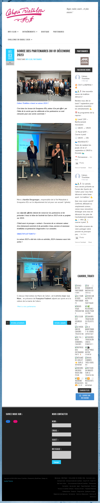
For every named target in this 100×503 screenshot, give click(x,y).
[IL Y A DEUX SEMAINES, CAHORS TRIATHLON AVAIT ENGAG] (79, 340)
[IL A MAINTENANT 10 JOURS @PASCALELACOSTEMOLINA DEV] (89, 330)
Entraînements (28, 31)
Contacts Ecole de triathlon (74, 481)
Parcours (93, 486)
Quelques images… (90, 491)
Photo (81, 163)
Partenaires (58, 31)
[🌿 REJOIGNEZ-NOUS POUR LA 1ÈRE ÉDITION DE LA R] (89, 309)
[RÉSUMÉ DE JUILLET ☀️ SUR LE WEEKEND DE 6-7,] (79, 360)
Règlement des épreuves (61, 494)
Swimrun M (92, 494)
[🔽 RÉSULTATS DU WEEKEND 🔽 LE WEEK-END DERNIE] (89, 381)
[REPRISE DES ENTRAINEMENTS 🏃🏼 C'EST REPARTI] (79, 350)
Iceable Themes (8, 481)
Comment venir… (91, 478)
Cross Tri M (86, 481)
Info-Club (12, 31)
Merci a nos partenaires (26, 306)
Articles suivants (60, 322)
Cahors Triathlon (85, 77)
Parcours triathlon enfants (65, 489)
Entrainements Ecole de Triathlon (78, 483)
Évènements (92, 483)
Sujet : (55, 439)
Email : (55, 430)
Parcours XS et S (79, 489)
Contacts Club (61, 481)
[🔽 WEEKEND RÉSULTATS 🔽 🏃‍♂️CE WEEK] (79, 381)
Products (73, 491)
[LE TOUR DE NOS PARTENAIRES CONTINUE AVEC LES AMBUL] (79, 299)
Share (90, 168)
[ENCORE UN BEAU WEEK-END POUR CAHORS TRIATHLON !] (79, 371)
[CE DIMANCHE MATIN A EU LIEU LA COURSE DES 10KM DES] (89, 288)
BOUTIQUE (45, 31)
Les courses (73, 486)
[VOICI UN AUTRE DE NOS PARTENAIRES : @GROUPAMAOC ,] (89, 299)
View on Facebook (80, 168)
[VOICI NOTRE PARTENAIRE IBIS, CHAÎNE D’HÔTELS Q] (79, 288)
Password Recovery (90, 489)
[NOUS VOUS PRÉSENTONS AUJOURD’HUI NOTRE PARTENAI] (79, 309)
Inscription (65, 486)
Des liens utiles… (62, 483)
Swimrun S (93, 497)
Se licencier (72, 494)
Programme (80, 491)
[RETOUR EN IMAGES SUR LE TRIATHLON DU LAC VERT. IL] (89, 371)
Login (78, 486)
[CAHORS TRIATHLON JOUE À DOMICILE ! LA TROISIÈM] (89, 340)
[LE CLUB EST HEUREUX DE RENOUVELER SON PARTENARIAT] (79, 319)
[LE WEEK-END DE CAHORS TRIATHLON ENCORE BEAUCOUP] (79, 330)
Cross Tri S (93, 481)
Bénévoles (57, 478)
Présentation (66, 491)
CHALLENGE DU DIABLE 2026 (19, 39)
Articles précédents (18, 322)
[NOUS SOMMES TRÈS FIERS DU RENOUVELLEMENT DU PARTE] (89, 360)
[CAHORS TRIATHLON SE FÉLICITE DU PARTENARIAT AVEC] (89, 319)
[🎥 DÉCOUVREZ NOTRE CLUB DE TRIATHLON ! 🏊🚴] (89, 350)
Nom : (54, 421)
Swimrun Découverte (82, 494)
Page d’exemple (85, 486)
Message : (56, 449)
